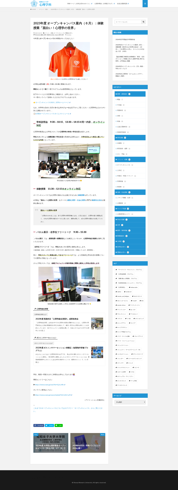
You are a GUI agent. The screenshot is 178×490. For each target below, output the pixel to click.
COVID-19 (128, 292)
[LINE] (59, 425)
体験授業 (81, 195)
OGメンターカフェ (122, 300)
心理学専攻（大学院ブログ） (104, 3)
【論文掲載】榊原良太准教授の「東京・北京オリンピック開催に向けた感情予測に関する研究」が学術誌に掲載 (130, 59)
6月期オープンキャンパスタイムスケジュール (52, 114)
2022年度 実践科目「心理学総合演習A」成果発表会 (57, 319)
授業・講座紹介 (123, 94)
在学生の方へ (123, 247)
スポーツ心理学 (121, 372)
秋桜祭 (120, 187)
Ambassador (134, 287)
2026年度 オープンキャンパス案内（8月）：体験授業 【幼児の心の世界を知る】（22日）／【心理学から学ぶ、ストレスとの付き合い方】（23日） (130, 48)
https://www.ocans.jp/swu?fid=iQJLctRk (49, 385)
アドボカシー (134, 314)
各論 (120, 121)
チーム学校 (134, 381)
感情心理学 (43, 35)
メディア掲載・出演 (125, 197)
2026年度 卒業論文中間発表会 (125, 39)
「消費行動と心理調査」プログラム (127, 278)
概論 (119, 99)
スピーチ (136, 367)
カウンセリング (139, 318)
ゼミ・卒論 (122, 154)
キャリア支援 (123, 208)
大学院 (120, 241)
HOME (34, 9)
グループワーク (138, 336)
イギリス (119, 318)
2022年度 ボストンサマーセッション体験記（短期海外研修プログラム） (62, 349)
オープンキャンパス (59, 33)
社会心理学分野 (59, 35)
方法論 (120, 105)
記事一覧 (35, 478)
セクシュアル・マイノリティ (125, 376)
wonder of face (121, 305)
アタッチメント (121, 314)
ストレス (130, 363)
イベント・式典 (43, 9)
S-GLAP (134, 300)
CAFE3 (119, 292)
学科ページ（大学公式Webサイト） (79, 3)
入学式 (120, 170)
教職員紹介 (122, 236)
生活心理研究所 (122, 3)
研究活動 (121, 137)
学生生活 (37, 35)
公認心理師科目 (123, 127)
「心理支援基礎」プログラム (125, 274)
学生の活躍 (122, 219)
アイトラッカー (121, 309)
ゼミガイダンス (121, 381)
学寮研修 (121, 181)
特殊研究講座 (123, 132)
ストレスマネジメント (123, 367)
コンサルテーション (122, 354)
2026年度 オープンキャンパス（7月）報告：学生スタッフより (130, 67)
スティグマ (120, 363)
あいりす (133, 309)
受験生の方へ (69, 33)
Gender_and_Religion (123, 296)
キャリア (133, 323)
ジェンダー (120, 358)
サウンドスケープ (138, 354)
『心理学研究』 (121, 287)
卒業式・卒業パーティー (126, 176)
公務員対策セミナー (125, 214)
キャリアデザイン (122, 327)
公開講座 (121, 203)
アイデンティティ (135, 305)
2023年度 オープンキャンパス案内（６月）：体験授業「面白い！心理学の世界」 (73, 9)
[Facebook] (38, 425)
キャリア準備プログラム (124, 332)
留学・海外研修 (123, 230)
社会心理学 (81, 200)
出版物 (120, 143)
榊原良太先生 (50, 35)
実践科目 (121, 110)
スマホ (132, 372)
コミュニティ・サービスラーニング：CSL (128, 349)
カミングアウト (121, 323)
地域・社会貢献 (123, 192)
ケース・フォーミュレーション (126, 341)
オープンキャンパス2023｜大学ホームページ (52, 102)
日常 (119, 225)
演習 (119, 116)
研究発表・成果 (123, 148)
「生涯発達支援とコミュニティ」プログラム (129, 283)
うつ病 (129, 318)
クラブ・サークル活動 (123, 336)
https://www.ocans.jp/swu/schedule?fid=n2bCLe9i (53, 395)
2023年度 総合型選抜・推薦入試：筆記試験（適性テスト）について (54, 477)
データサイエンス (122, 385)
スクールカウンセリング (135, 358)
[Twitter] (49, 425)
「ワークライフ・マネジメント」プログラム (129, 269)
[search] (144, 22)
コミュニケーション (122, 345)
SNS (142, 300)
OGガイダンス (138, 296)
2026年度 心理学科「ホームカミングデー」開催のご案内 (130, 75)
